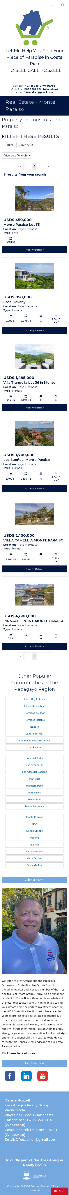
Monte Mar (34, 799)
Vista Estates (34, 858)
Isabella (34, 726)
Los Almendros (34, 764)
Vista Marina (34, 865)
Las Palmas (34, 747)
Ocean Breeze (34, 830)
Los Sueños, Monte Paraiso (26, 460)
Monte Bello (34, 792)
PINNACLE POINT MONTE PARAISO (34, 621)
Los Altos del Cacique (34, 771)
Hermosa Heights (34, 719)
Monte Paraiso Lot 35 (21, 225)
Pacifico (34, 837)
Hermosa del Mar (34, 712)
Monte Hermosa (34, 806)
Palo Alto (34, 844)
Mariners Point (34, 785)
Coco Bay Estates (34, 699)
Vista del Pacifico (34, 851)
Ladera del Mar (34, 733)
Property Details (34, 249)
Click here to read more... (19, 1053)
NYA (34, 823)
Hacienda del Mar (34, 705)
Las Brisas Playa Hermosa (34, 740)
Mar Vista (34, 778)
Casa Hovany (14, 302)
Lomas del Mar (34, 758)
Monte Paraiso (34, 816)
